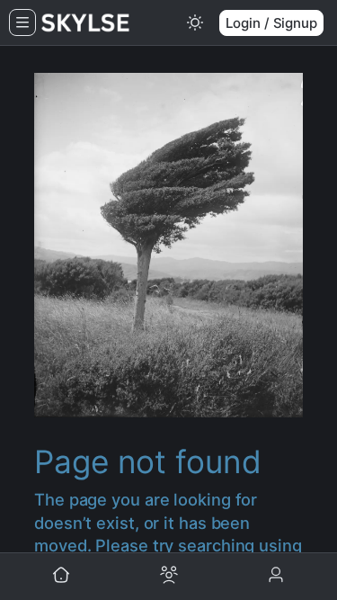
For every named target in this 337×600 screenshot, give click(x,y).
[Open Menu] (22, 22)
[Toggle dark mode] (195, 22)
